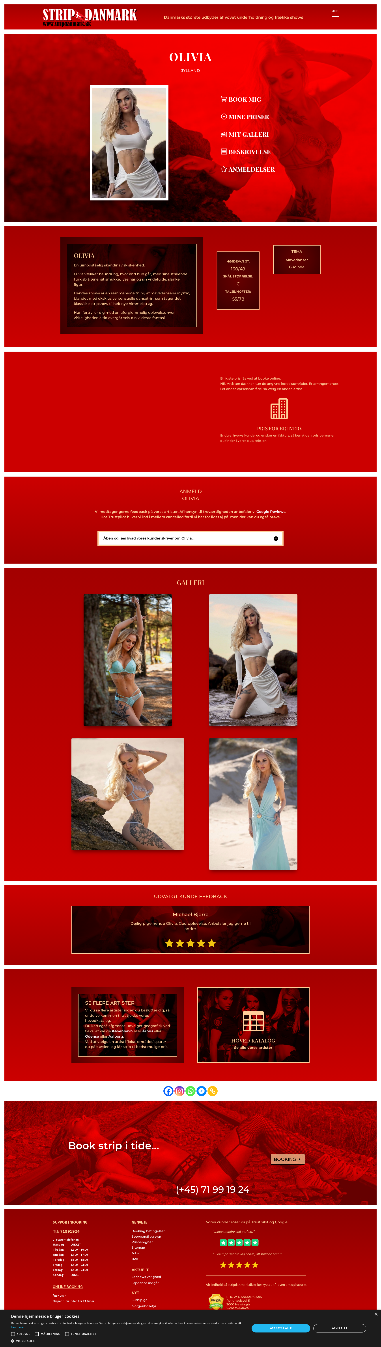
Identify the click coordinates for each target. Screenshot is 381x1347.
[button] (127, 1341)
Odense (92, 1036)
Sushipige (140, 1300)
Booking (285, 1159)
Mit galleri (249, 134)
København (122, 1031)
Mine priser (249, 116)
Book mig (245, 99)
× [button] (376, 1314)
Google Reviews (270, 512)
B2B (135, 1259)
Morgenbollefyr (144, 1306)
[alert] (190, 1328)
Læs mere (17, 1327)
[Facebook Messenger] (201, 1091)
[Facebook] (168, 1091)
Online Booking (68, 1286)
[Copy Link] (212, 1091)
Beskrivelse (250, 151)
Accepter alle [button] (281, 1328)
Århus (147, 1031)
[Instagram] (179, 1091)
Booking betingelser (148, 1231)
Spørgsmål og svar (146, 1237)
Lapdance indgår (145, 1283)
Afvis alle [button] (339, 1328)
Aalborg (115, 1036)
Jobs (135, 1253)
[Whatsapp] (190, 1091)
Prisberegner (142, 1242)
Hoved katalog (253, 1040)
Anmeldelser (252, 169)
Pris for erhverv (280, 428)
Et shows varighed (146, 1277)
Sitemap (138, 1248)
